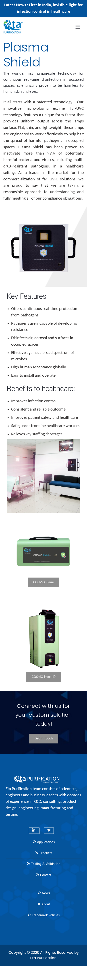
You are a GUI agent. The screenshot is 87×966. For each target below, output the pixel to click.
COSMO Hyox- (44, 677)
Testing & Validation (45, 864)
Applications (45, 842)
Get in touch (44, 738)
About (45, 904)
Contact (45, 875)
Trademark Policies (45, 915)
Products (45, 853)
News (45, 893)
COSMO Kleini (43, 582)
